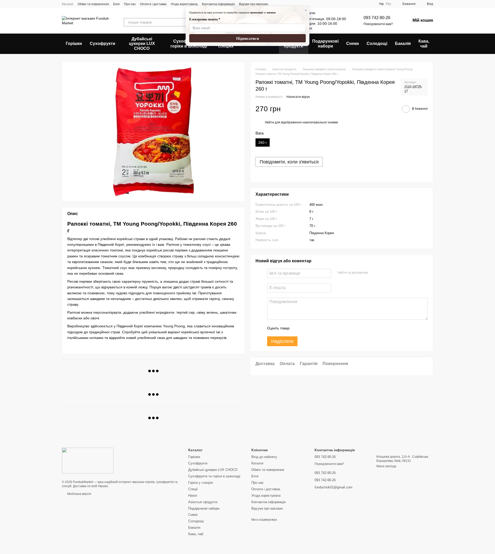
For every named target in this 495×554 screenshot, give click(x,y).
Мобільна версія (79, 494)
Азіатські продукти (202, 502)
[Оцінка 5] (331, 328)
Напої (192, 495)
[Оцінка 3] (314, 328)
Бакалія (403, 43)
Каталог (67, 4)
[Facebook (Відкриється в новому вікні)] (281, 4)
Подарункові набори (325, 43)
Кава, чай (423, 43)
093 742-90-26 (377, 17)
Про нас (130, 4)
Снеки (352, 43)
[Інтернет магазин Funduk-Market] (87, 460)
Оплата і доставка (153, 4)
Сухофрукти (102, 43)
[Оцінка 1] (298, 328)
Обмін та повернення (93, 4)
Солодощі (377, 43)
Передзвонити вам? (378, 24)
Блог (116, 4)
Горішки (74, 43)
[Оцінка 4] (323, 328)
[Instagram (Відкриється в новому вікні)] (275, 4)
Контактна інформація (218, 4)
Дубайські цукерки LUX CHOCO (142, 44)
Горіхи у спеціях (200, 483)
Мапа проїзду (386, 466)
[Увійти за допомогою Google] (373, 273)
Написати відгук (298, 97)
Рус (388, 3)
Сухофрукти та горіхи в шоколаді (214, 476)
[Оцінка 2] (306, 328)
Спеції (193, 489)
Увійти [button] (269, 122)
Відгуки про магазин (253, 4)
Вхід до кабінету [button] (264, 457)
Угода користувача (184, 4)
